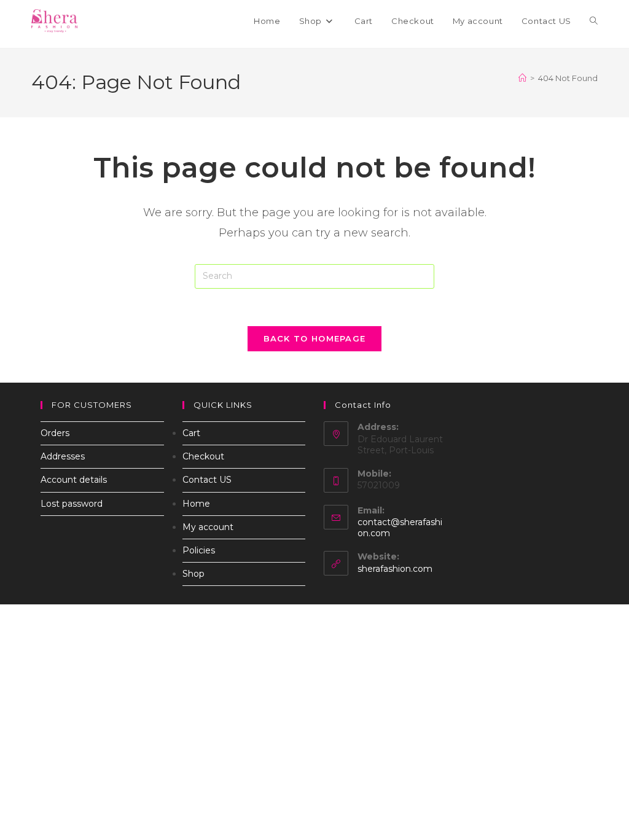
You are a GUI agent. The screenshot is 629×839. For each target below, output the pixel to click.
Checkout (203, 456)
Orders (55, 433)
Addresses (63, 456)
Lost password (72, 503)
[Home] (522, 78)
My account (207, 527)
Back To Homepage (315, 338)
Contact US (207, 479)
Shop (193, 573)
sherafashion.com (394, 568)
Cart (191, 433)
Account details (74, 479)
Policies (198, 550)
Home (196, 503)
